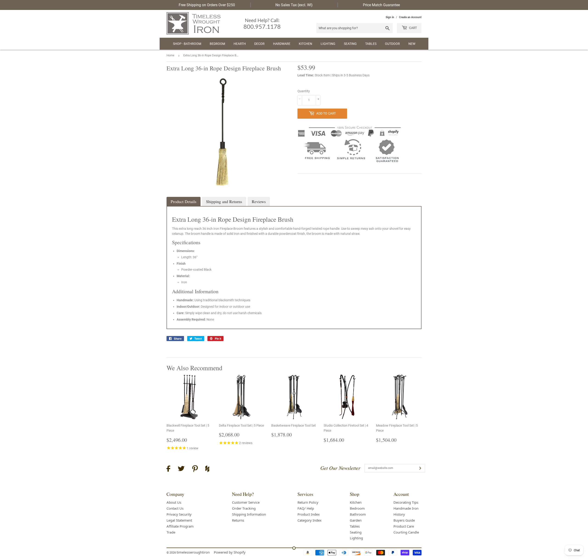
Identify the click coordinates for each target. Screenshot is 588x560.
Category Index (309, 520)
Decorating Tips (405, 502)
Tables (370, 44)
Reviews (259, 201)
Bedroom (217, 44)
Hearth (240, 44)
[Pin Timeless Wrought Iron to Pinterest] (195, 469)
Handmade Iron (405, 508)
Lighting (328, 44)
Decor (259, 44)
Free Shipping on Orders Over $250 (207, 5)
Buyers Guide (404, 520)
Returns (238, 520)
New (411, 44)
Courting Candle (406, 532)
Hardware (281, 44)
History (399, 514)
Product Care (403, 526)
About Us (174, 502)
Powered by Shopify (230, 552)
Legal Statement (179, 520)
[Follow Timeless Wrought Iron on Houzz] (207, 469)
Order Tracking (244, 508)
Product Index (308, 514)
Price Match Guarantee (381, 5)
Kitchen (305, 44)
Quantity (303, 91)
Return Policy (307, 502)
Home (170, 55)
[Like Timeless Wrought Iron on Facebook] (168, 469)
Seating (350, 44)
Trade (171, 532)
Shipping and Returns (224, 201)
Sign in (390, 17)
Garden (356, 520)
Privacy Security (179, 514)
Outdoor (392, 44)
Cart (412, 28)
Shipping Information (249, 514)
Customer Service (246, 502)
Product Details (183, 201)
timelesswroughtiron (193, 552)
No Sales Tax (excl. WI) (294, 5)
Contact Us (175, 508)
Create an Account (410, 17)
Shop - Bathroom (187, 44)
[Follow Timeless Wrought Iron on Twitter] (181, 469)
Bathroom (358, 514)
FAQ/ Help (305, 508)
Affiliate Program (180, 526)
